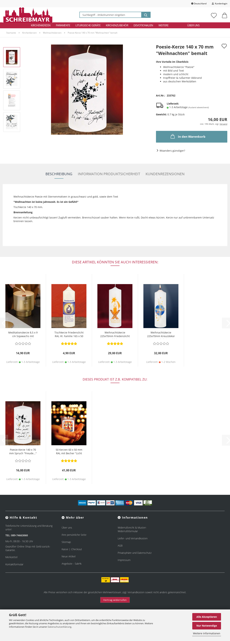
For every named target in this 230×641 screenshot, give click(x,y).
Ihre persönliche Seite (74, 534)
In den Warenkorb (191, 136)
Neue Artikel (68, 556)
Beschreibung (58, 173)
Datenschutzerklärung (59, 626)
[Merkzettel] (213, 14)
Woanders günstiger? (172, 150)
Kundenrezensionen (165, 173)
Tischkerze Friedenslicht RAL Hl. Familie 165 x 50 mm (69, 335)
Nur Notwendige (206, 625)
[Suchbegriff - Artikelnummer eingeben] (145, 14)
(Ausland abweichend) (198, 107)
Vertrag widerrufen (115, 600)
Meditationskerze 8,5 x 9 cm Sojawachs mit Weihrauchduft (23, 335)
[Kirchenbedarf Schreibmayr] (28, 14)
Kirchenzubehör (117, 25)
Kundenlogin (220, 3)
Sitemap (66, 542)
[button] (224, 14)
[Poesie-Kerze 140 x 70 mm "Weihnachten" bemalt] (87, 89)
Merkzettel (11, 557)
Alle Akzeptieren (206, 616)
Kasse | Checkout (72, 549)
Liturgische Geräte (87, 25)
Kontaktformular (14, 564)
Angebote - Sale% (71, 563)
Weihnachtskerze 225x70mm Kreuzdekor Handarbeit (161, 335)
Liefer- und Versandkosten (133, 538)
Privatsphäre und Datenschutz (134, 552)
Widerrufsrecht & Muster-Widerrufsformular (132, 529)
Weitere (163, 25)
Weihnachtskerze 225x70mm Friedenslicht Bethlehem (115, 335)
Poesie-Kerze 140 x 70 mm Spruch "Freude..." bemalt (23, 452)
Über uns (193, 25)
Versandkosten (136, 592)
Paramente (63, 25)
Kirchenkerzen (40, 25)
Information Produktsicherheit (109, 173)
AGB (120, 545)
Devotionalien (143, 25)
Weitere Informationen (206, 633)
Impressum (124, 560)
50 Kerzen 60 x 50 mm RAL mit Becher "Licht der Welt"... (69, 452)
